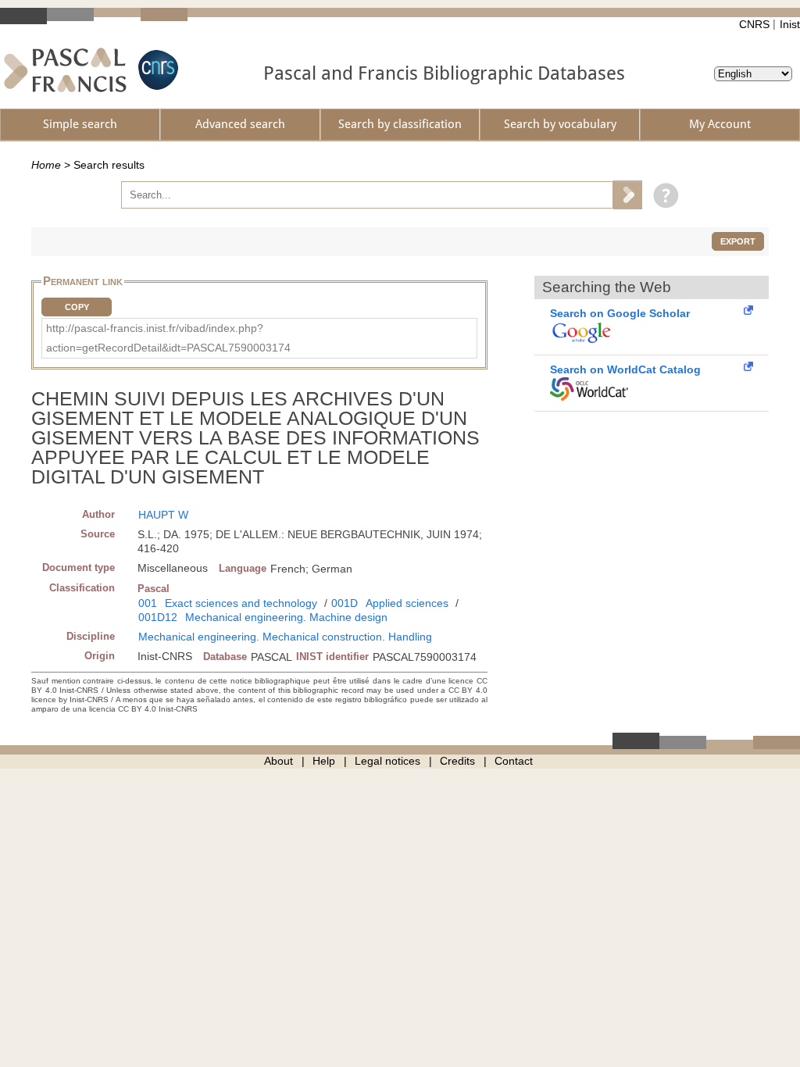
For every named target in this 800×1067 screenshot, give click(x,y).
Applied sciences (407, 603)
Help (323, 761)
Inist (790, 24)
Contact (514, 761)
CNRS (754, 24)
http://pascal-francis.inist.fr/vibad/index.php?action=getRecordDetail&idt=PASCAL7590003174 (168, 338)
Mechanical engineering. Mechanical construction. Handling (285, 636)
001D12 (157, 617)
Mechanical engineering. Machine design (286, 617)
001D (344, 603)
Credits (457, 761)
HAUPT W (163, 515)
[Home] (65, 70)
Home (46, 165)
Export (737, 241)
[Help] (662, 194)
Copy (77, 307)
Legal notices (387, 761)
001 (147, 603)
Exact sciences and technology (241, 603)
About (278, 761)
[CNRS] (156, 70)
